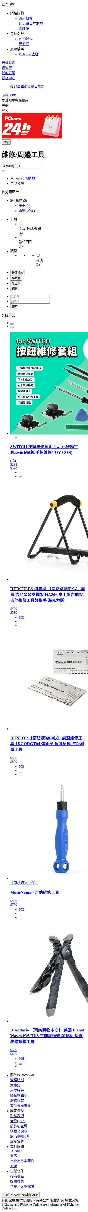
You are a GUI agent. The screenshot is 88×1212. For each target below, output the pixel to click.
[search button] (3, 171)
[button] (44, 29)
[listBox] (44, 315)
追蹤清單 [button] (17, 86)
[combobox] (44, 156)
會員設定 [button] (37, 86)
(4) (24, 205)
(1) (28, 211)
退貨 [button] (27, 86)
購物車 (7, 68)
